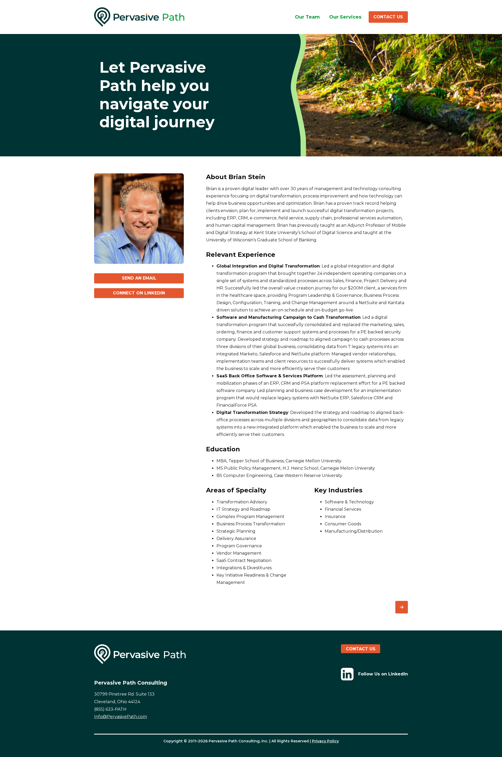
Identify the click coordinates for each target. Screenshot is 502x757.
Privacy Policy (325, 741)
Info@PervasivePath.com (120, 716)
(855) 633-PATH (110, 709)
